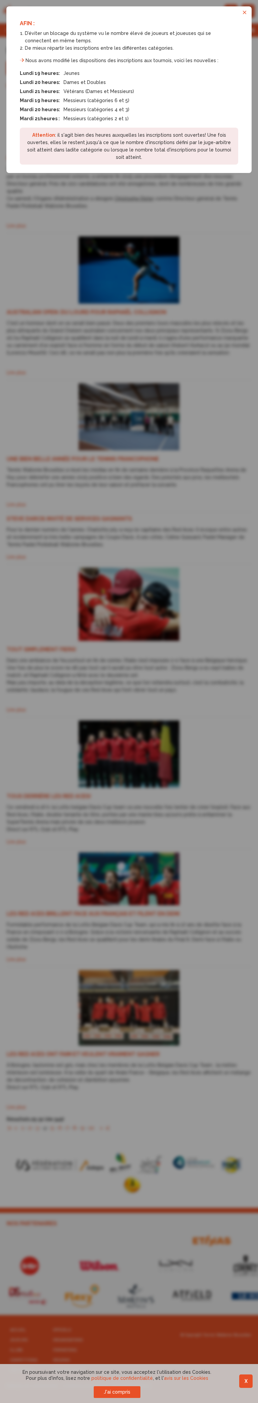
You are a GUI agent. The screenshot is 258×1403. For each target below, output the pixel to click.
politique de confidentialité (122, 1378)
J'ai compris (117, 1392)
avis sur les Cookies (186, 1378)
